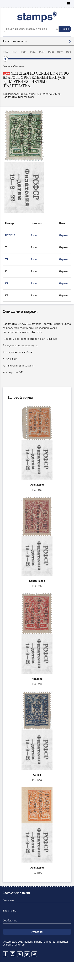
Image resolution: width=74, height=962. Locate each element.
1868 (69, 52)
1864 (32, 52)
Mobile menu (68, 3)
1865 (42, 52)
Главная (7, 66)
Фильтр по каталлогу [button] (15, 41)
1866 (51, 52)
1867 (60, 52)
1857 (5, 52)
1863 (23, 52)
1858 (14, 52)
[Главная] (37, 17)
